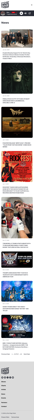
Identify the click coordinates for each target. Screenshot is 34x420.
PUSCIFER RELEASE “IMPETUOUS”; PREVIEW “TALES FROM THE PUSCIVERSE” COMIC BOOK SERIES (17, 144)
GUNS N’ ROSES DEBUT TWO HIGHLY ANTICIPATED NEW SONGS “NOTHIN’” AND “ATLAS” (16, 308)
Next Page (27, 354)
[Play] (21, 13)
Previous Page (5, 354)
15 (21, 354)
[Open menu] (32, 5)
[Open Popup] (29, 13)
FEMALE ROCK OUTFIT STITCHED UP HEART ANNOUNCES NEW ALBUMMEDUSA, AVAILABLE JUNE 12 (16, 100)
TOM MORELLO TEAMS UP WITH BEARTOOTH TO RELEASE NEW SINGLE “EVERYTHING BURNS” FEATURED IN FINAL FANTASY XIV (17, 245)
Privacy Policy (5, 417)
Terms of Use (15, 417)
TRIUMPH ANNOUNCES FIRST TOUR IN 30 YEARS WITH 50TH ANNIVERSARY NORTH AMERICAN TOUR (15, 274)
